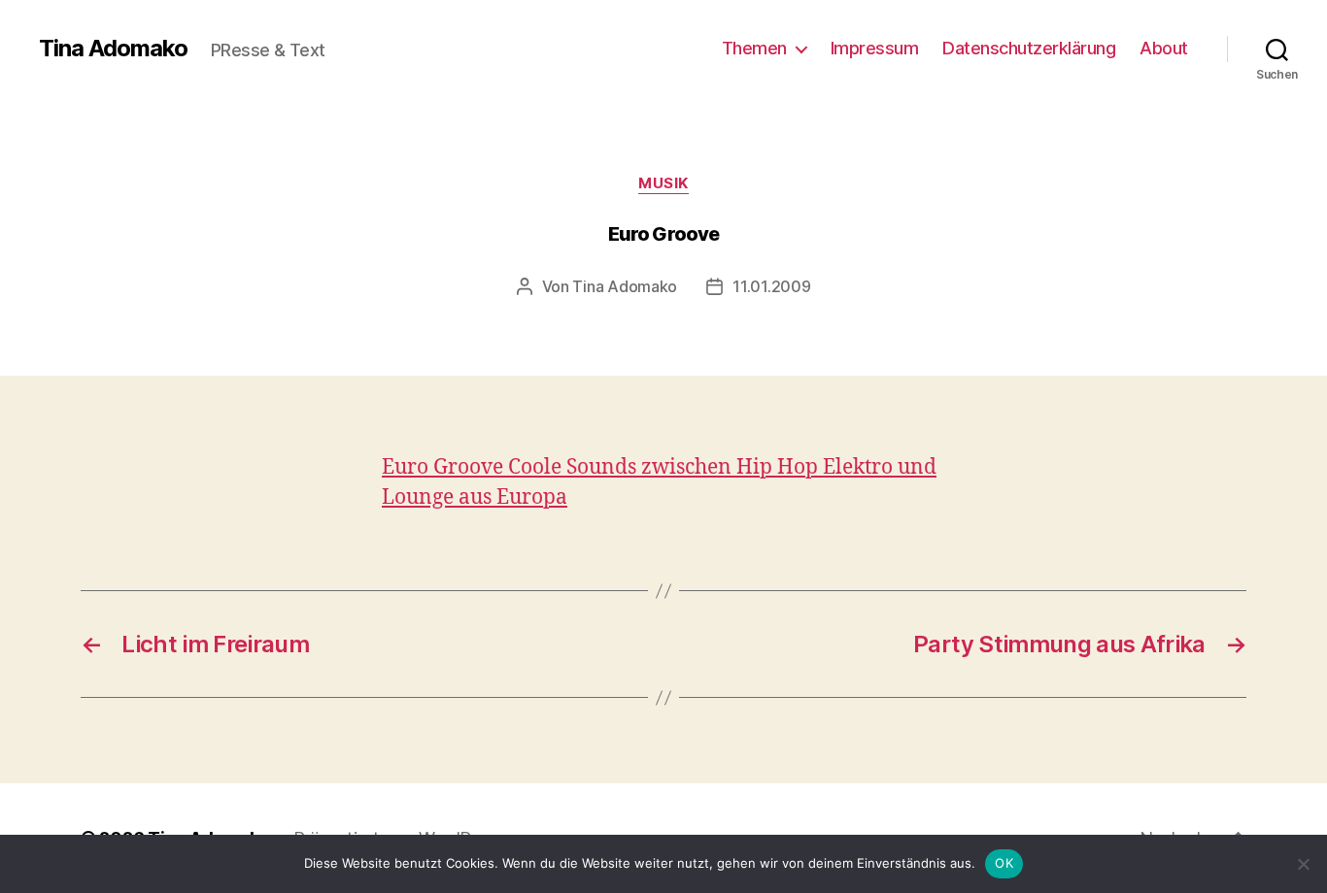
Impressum (875, 48)
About (1164, 48)
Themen (754, 48)
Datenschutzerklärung (1028, 48)
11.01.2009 (771, 286)
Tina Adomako (113, 48)
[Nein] (1302, 864)
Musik (663, 183)
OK (1004, 863)
